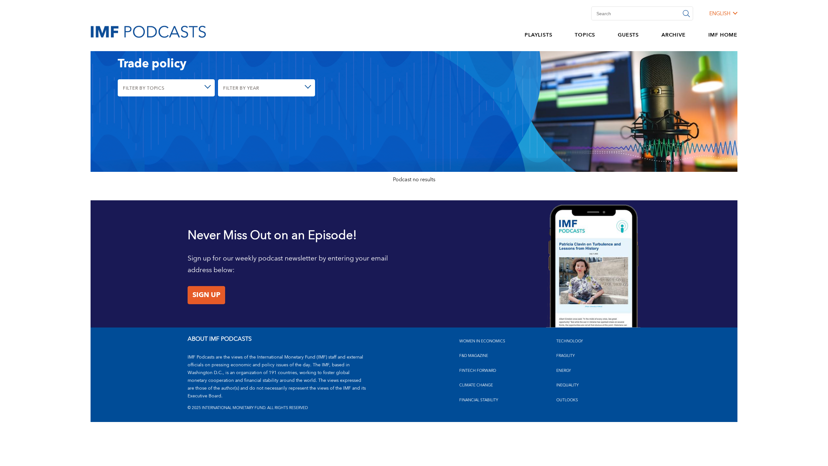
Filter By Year (241, 88)
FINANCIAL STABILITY (478, 400)
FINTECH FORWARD (477, 370)
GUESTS (628, 34)
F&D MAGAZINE (473, 355)
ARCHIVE (673, 34)
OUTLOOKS (567, 400)
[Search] (686, 13)
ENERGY (563, 370)
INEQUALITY (567, 385)
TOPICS (585, 34)
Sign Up (206, 295)
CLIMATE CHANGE (476, 385)
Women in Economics (482, 341)
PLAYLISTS (538, 34)
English (719, 13)
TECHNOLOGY (569, 341)
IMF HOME (722, 34)
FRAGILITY (565, 355)
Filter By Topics (144, 88)
